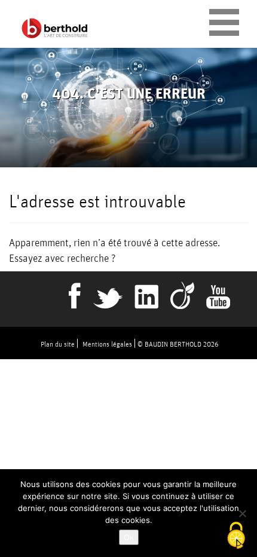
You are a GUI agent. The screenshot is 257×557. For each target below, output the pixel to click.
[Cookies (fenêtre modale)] (236, 536)
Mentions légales (107, 344)
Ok (129, 537)
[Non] (242, 513)
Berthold (57, 28)
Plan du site (58, 344)
